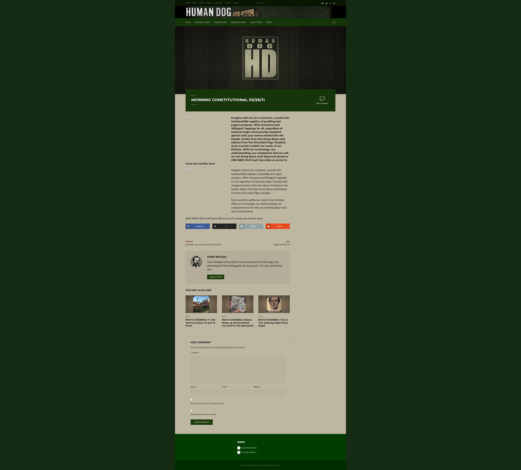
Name (193, 387)
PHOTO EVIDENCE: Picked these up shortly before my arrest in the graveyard (237, 323)
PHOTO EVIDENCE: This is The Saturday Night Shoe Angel (273, 323)
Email (224, 387)
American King (238, 22)
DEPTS (201, 3)
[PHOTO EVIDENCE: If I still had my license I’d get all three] (201, 304)
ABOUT (195, 3)
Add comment (322, 103)
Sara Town (256, 22)
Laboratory (220, 22)
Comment (195, 353)
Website (256, 387)
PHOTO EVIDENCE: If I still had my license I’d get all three (200, 323)
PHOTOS (209, 3)
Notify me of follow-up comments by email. (208, 403)
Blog (188, 22)
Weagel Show (202, 22)
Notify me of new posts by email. (203, 414)
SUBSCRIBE (218, 3)
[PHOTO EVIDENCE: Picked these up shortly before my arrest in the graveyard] (237, 304)
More (268, 22)
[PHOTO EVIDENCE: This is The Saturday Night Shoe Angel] (274, 304)
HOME (188, 3)
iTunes (236, 3)
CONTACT (227, 3)
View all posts (215, 277)
